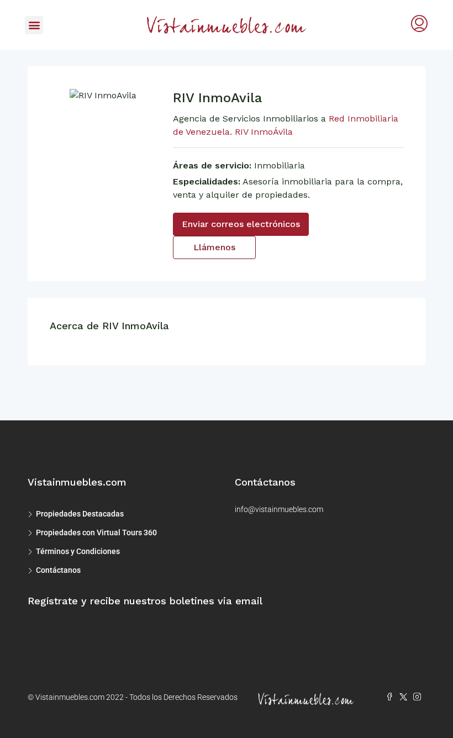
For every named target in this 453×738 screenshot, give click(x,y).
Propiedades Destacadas (80, 513)
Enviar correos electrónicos (241, 224)
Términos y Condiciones (78, 551)
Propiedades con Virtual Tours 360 (96, 532)
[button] (34, 25)
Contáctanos (58, 570)
